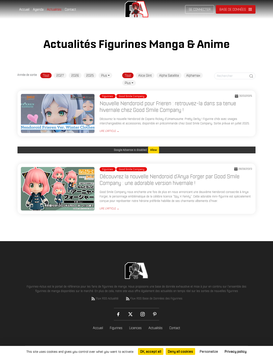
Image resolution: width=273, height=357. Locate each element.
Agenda (38, 9)
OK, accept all (150, 351)
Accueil (24, 9)
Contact (70, 9)
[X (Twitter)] (130, 314)
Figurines (116, 328)
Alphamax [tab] (193, 75)
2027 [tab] (60, 75)
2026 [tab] (75, 75)
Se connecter (200, 9)
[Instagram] (142, 314)
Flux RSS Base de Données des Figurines (156, 298)
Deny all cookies (180, 351)
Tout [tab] (46, 75)
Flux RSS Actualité (107, 298)
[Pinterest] (154, 314)
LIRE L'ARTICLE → (109, 130)
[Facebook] (118, 314)
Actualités (54, 9)
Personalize (209, 351)
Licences (135, 328)
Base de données (232, 9)
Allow (153, 149)
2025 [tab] (90, 75)
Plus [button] (104, 75)
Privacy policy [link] (236, 351)
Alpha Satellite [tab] (169, 75)
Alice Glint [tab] (145, 75)
